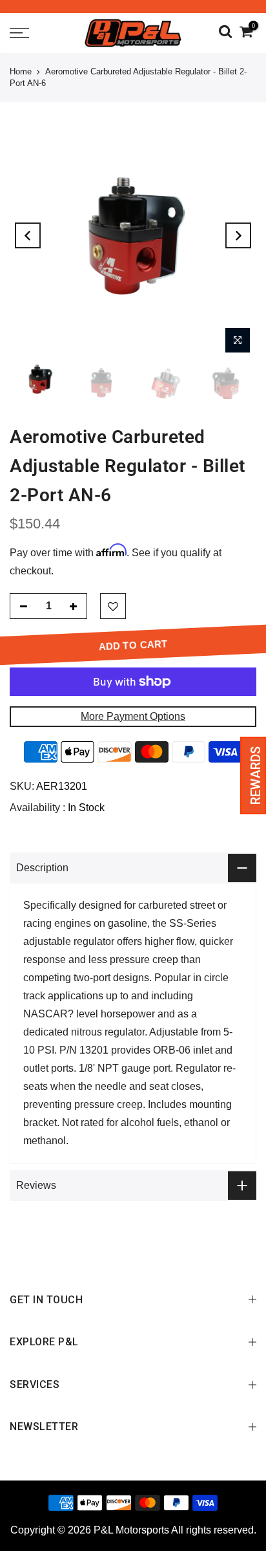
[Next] (238, 235)
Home (21, 71)
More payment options (133, 716)
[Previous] (28, 235)
